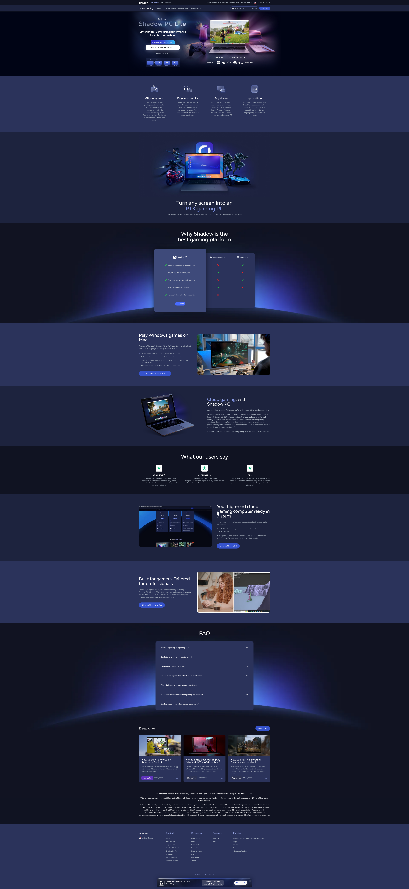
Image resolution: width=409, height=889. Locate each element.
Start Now (264, 8)
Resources (195, 8)
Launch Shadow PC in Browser (217, 3)
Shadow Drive (234, 3)
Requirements (196, 851)
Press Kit (194, 848)
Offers (159, 8)
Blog (193, 842)
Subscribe (180, 304)
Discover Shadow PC (228, 546)
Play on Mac (183, 8)
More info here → (163, 53)
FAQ (192, 854)
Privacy (235, 845)
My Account (245, 3)
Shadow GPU (171, 854)
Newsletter (195, 857)
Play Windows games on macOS (155, 373)
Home (168, 838)
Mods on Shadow (172, 860)
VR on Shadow (171, 857)
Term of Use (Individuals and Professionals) (248, 838)
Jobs (214, 842)
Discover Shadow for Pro (152, 605)
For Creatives (166, 3)
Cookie (235, 848)
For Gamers (155, 3)
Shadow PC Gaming (173, 848)
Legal (235, 842)
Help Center (195, 838)
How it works (170, 8)
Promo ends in (246, 8)
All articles (262, 728)
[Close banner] (249, 881)
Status (193, 860)
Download (195, 845)
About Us (216, 838)
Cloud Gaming (146, 8)
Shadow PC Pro (171, 851)
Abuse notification (240, 851)
